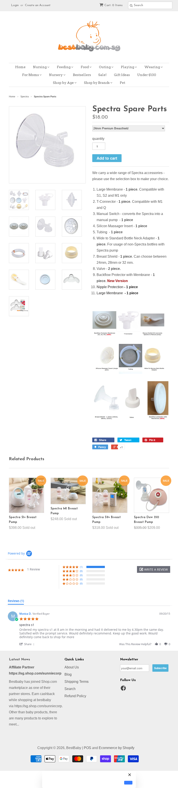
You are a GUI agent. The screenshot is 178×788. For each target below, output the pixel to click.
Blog (68, 674)
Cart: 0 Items (113, 5)
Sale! (102, 75)
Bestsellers (82, 75)
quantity (98, 138)
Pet (122, 83)
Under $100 (146, 75)
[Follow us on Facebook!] (124, 689)
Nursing (40, 67)
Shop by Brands (97, 83)
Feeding (64, 67)
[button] (153, 569)
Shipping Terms (76, 681)
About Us (71, 667)
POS (87, 748)
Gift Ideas (122, 75)
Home (20, 67)
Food (85, 67)
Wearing (152, 67)
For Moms (31, 75)
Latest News (19, 659)
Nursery (56, 75)
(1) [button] (81, 566)
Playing (128, 67)
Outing (105, 67)
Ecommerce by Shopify (116, 748)
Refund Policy (75, 696)
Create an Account (38, 5)
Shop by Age (63, 83)
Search (70, 689)
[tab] (16, 602)
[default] (128, 783)
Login (15, 5)
